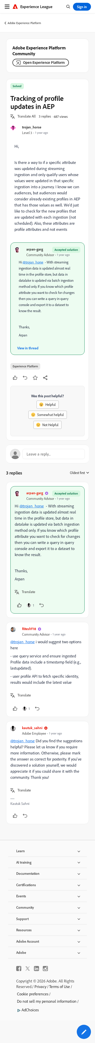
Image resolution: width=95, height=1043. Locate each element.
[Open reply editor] (47, 454)
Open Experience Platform (44, 62)
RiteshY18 (29, 629)
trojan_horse (31, 127)
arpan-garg (34, 249)
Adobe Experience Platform (24, 23)
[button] (26, 116)
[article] (47, 550)
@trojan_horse (33, 262)
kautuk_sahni (32, 728)
